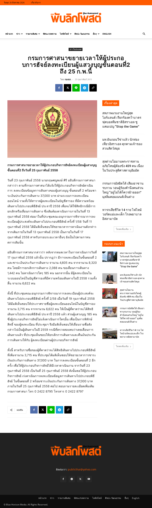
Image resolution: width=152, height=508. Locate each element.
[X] (67, 88)
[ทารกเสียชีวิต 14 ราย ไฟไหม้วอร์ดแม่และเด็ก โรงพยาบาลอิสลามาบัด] (109, 333)
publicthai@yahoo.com (82, 469)
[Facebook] (59, 88)
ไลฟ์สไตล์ (64, 33)
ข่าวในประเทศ (75, 49)
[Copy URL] (93, 88)
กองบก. (68, 79)
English (107, 33)
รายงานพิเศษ (31, 33)
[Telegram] (84, 88)
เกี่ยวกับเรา (36, 2)
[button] (143, 34)
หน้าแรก (9, 33)
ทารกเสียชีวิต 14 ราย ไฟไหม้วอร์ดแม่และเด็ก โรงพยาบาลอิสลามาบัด (122, 214)
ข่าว (18, 33)
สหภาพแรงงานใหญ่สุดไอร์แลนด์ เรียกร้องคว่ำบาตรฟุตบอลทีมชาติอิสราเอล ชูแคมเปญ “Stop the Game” (131, 260)
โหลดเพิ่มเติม (122, 229)
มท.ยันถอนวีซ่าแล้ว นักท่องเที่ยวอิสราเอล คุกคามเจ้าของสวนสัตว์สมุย (122, 144)
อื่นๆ (95, 33)
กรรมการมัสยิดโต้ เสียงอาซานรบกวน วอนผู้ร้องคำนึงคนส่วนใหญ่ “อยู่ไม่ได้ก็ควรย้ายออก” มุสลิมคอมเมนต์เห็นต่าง (132, 315)
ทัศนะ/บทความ (50, 33)
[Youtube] (89, 479)
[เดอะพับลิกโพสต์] (76, 17)
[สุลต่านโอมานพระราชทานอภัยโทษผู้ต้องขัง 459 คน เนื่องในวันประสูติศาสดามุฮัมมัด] (109, 293)
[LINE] (76, 88)
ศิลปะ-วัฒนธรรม (82, 33)
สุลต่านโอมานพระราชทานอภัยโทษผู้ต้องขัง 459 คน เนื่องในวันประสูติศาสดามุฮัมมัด (122, 166)
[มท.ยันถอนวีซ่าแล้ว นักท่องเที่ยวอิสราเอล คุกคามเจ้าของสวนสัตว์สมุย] (109, 278)
